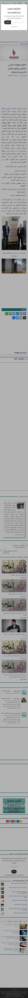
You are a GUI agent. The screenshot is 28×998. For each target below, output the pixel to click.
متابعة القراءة (14, 27)
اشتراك (7, 22)
